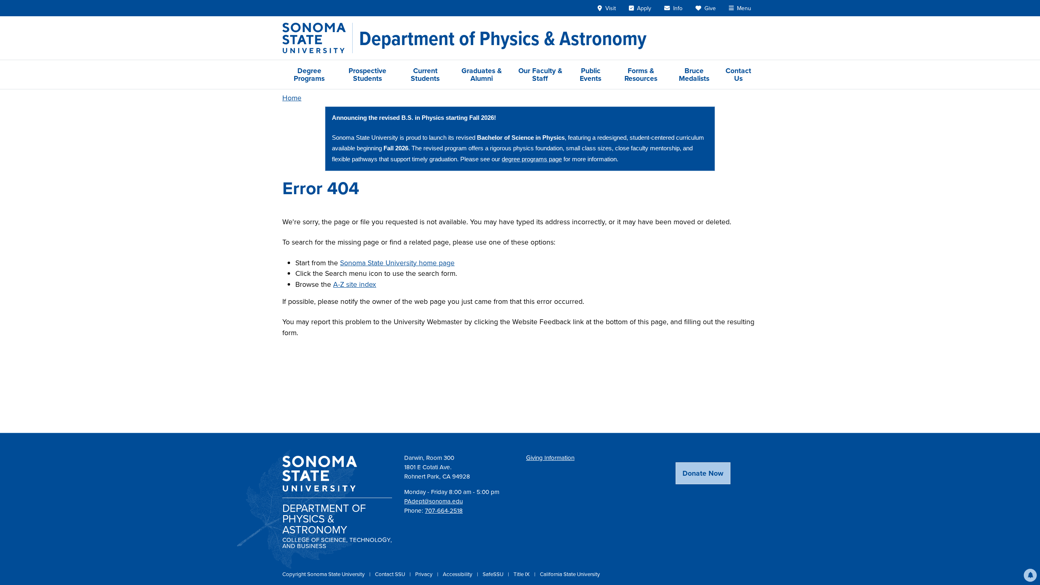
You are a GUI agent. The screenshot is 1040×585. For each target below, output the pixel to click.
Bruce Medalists (694, 74)
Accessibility (458, 574)
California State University (570, 574)
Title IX (522, 574)
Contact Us (738, 74)
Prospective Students (367, 74)
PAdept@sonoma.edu (433, 501)
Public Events (590, 74)
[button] (1030, 575)
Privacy (424, 574)
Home (291, 98)
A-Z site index (354, 284)
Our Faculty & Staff (540, 74)
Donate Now (703, 473)
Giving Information (550, 457)
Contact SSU (390, 574)
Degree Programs (309, 74)
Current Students (425, 74)
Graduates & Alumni (482, 74)
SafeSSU (494, 574)
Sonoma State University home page (397, 263)
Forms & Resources (640, 74)
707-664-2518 (444, 510)
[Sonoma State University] (317, 38)
